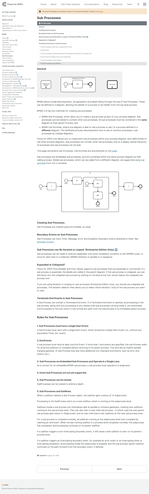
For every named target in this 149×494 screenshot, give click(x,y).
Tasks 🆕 (5, 38)
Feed (6, 485)
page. (114, 151)
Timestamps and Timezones (12, 103)
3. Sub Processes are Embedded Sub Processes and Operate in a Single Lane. (66, 53)
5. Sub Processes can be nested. (51, 60)
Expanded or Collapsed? (47, 40)
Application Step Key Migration (13, 26)
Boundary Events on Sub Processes (51, 33)
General (41, 27)
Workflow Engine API (9, 115)
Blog (106, 4)
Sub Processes (7, 56)
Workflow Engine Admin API (12, 118)
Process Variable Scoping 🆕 (12, 77)
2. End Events (44, 50)
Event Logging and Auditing (12, 92)
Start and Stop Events (10, 45)
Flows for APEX (15, 4)
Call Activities (7, 58)
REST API (5, 108)
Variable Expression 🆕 (10, 75)
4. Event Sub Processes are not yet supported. (55, 57)
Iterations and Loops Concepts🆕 (14, 90)
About (53, 4)
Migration (5, 24)
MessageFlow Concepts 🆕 (11, 83)
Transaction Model (8, 105)
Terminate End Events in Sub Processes (53, 43)
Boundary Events (8, 51)
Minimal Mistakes (38, 488)
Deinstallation (7, 28)
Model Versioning (8, 101)
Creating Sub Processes (47, 30)
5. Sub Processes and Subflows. (50, 63)
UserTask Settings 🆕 (9, 40)
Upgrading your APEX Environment (14, 30)
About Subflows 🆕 (9, 99)
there (101, 11)
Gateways (5, 42)
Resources (117, 4)
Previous (64, 469)
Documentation (91, 4)
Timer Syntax (6, 49)
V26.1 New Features (70, 4)
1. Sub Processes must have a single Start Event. (56, 47)
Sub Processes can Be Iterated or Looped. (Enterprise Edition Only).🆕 (63, 37)
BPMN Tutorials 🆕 (8, 16)
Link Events (6, 54)
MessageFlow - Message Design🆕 (14, 86)
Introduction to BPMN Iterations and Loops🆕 (18, 88)
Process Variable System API (12, 120)
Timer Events (6, 47)
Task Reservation (8, 70)
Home (43, 4)
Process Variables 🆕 (9, 72)
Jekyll (29, 488)
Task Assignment (8, 60)
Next (119, 469)
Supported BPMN (8, 62)
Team (129, 4)
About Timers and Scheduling (12, 97)
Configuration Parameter (10, 94)
